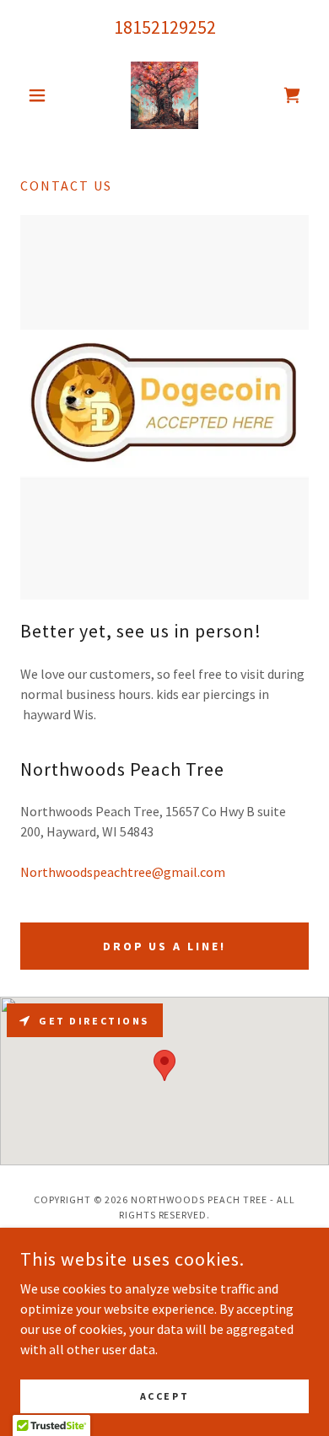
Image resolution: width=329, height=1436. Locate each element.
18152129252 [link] (165, 27)
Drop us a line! (165, 946)
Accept (164, 1396)
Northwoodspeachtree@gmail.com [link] (122, 871)
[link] (164, 95)
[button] (41, 95)
